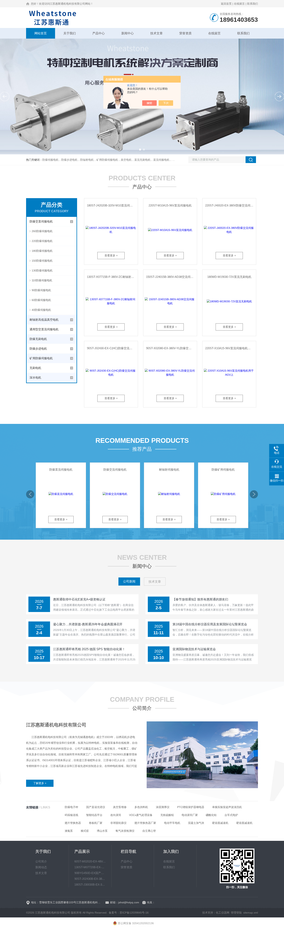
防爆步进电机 (38, 348)
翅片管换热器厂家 (145, 822)
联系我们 (252, 3)
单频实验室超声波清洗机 (227, 807)
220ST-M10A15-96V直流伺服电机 (170, 205)
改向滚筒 (115, 815)
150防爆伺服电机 (42, 260)
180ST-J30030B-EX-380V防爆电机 (90, 884)
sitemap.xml (250, 912)
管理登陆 (236, 912)
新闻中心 (127, 33)
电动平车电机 (172, 822)
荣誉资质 (185, 33)
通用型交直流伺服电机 (44, 329)
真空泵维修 (120, 807)
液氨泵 (69, 830)
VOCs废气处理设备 (140, 815)
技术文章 (156, 33)
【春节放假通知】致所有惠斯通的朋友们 (200, 599)
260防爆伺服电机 (42, 231)
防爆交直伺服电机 (41, 221)
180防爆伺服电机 (42, 250)
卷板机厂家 (95, 822)
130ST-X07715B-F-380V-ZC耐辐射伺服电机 (112, 276)
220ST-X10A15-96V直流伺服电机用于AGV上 (230, 348)
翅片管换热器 (73, 822)
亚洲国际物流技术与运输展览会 (194, 649)
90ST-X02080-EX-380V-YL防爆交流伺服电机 (171, 348)
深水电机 (35, 377)
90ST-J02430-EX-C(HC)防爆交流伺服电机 (112, 348)
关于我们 (69, 33)
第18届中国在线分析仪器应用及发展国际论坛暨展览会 (210, 624)
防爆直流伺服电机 (60, 469)
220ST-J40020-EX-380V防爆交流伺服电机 (230, 205)
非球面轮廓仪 (118, 822)
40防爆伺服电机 (41, 309)
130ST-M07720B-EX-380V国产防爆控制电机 (90, 867)
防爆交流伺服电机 (115, 469)
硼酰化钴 (211, 815)
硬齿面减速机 (220, 822)
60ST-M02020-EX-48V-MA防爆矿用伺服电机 (90, 861)
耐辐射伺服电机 (169, 469)
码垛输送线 (71, 815)
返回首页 (226, 3)
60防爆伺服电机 (41, 300)
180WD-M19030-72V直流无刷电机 (229, 276)
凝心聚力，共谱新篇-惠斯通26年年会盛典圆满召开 (87, 624)
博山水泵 (102, 830)
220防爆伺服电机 (42, 241)
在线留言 (239, 3)
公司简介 (41, 861)
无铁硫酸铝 (167, 815)
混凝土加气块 (196, 822)
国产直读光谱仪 (95, 807)
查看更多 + (111, 255)
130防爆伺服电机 (42, 270)
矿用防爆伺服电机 (41, 358)
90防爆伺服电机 (41, 290)
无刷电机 (35, 367)
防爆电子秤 (71, 807)
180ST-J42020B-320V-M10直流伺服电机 (112, 205)
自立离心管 (149, 830)
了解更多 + (39, 783)
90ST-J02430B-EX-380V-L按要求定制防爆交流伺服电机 (90, 878)
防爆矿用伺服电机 (223, 469)
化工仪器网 (222, 912)
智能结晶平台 (94, 815)
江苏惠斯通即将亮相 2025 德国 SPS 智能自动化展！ (89, 649)
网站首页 (40, 33)
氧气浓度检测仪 (125, 830)
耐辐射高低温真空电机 (44, 319)
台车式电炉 (231, 815)
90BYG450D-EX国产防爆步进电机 (90, 873)
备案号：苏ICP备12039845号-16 (129, 912)
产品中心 (98, 33)
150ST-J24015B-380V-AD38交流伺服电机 (171, 276)
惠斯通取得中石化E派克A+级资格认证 (79, 599)
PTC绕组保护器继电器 (190, 807)
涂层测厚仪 (162, 807)
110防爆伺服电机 (42, 280)
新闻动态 (41, 867)
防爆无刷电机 (38, 339)
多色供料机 (141, 807)
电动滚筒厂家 (190, 815)
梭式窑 (85, 830)
